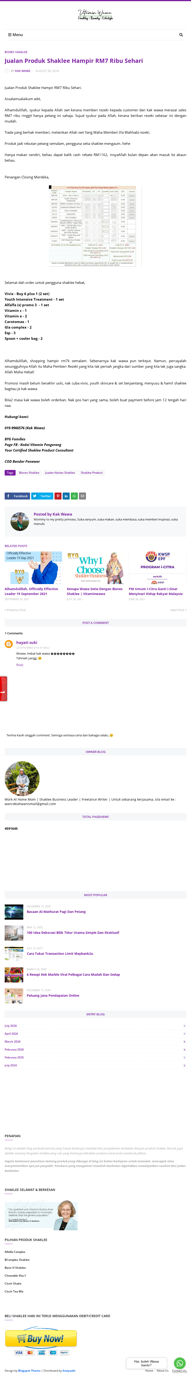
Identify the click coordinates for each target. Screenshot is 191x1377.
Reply (19, 665)
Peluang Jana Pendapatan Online (53, 995)
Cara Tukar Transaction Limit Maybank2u (60, 953)
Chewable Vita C (15, 1276)
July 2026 (95, 1026)
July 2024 (95, 1065)
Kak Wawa (22, 71)
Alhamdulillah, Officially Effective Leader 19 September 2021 (31, 591)
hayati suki (26, 642)
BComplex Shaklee (17, 1260)
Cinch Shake (13, 1283)
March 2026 (95, 1042)
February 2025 (95, 1057)
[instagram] (49, 1306)
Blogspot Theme (29, 1371)
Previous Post (16, 610)
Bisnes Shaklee (16, 52)
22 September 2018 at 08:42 (33, 647)
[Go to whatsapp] (180, 1363)
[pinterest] (141, 1306)
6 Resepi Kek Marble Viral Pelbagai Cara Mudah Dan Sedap (73, 974)
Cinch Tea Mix (14, 1291)
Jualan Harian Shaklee (60, 473)
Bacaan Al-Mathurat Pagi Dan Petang (56, 911)
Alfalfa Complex (15, 1252)
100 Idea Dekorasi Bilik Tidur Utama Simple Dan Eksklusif (73, 932)
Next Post (177, 610)
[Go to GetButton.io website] (179, 1372)
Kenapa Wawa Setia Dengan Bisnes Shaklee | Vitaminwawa (95, 591)
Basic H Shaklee (15, 1268)
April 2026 (95, 1034)
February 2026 (95, 1049)
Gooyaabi (68, 1371)
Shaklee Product (92, 473)
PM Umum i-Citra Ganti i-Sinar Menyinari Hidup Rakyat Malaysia (156, 591)
